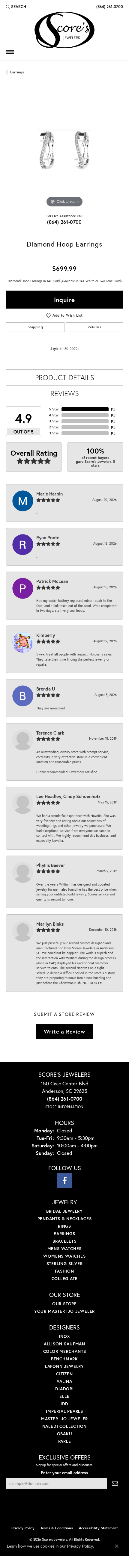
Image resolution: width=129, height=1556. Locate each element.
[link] (109, 6)
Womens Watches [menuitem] (64, 1256)
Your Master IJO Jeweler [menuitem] (64, 1311)
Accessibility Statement (98, 1528)
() (113, 409)
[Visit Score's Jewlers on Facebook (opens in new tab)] (64, 1180)
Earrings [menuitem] (64, 1233)
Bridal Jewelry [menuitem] (64, 1211)
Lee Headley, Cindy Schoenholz (68, 796)
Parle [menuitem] (64, 1441)
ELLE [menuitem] (64, 1396)
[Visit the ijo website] (54, 1509)
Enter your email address (64, 1472)
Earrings (17, 72)
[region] (64, 150)
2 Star (54, 427)
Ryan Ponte (47, 537)
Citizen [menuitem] (64, 1374)
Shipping (35, 327)
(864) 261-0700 (64, 222)
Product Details (64, 377)
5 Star (54, 409)
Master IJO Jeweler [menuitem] (64, 1418)
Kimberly (45, 635)
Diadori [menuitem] (64, 1389)
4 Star (54, 415)
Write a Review (64, 1031)
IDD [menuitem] (64, 1404)
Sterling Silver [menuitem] (64, 1263)
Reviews (64, 393)
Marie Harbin (49, 494)
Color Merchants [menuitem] (64, 1351)
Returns (94, 327)
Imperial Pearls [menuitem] (64, 1411)
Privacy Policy (22, 1528)
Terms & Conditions (56, 1528)
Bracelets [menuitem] (64, 1241)
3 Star (54, 421)
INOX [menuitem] (64, 1336)
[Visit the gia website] (74, 1509)
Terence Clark (50, 733)
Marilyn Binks (50, 924)
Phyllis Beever (50, 865)
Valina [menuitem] (64, 1381)
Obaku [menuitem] (64, 1433)
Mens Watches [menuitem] (64, 1248)
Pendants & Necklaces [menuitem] (65, 1218)
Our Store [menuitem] (64, 1303)
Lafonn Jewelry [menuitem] (64, 1366)
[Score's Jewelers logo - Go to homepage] (64, 30)
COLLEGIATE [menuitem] (65, 1278)
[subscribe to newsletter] (115, 1483)
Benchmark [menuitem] (64, 1359)
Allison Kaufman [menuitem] (64, 1344)
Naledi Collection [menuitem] (64, 1426)
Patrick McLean (52, 581)
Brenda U (45, 689)
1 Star (54, 433)
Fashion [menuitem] (64, 1271)
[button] (16, 6)
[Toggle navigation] (10, 52)
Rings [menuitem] (64, 1226)
